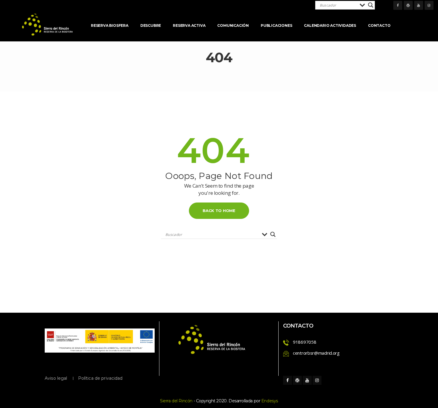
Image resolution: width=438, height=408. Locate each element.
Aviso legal (56, 378)
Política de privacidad (100, 378)
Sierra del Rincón (176, 401)
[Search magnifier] (370, 5)
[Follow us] (397, 5)
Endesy (269, 401)
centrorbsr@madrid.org (316, 353)
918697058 (304, 342)
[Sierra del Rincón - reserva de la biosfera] (47, 24)
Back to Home (219, 210)
